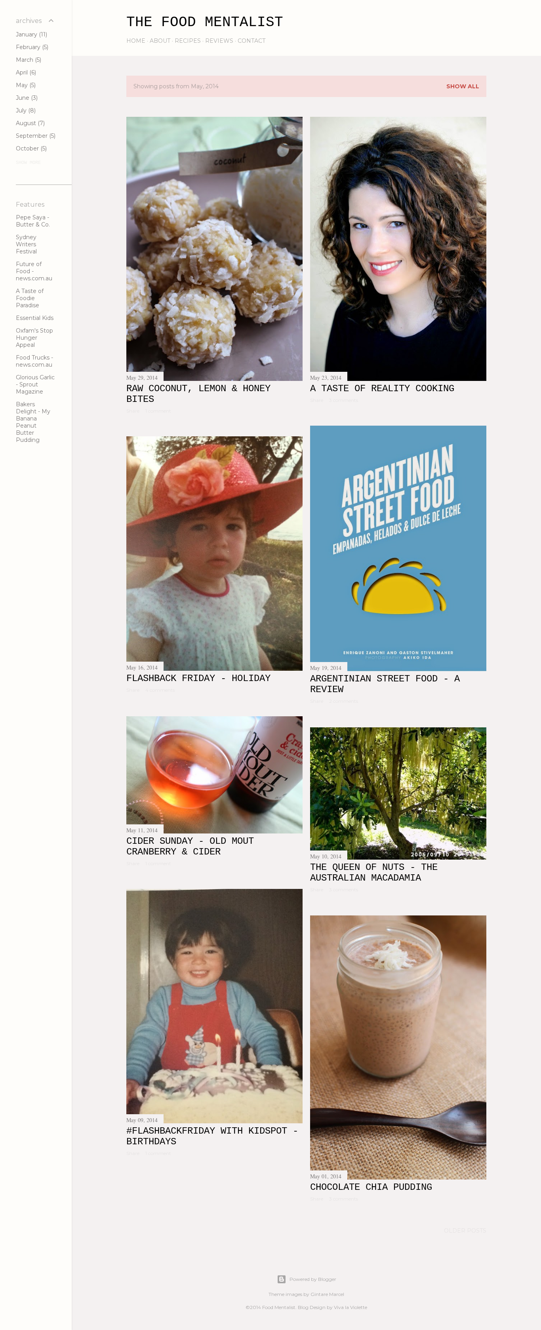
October (30, 148)
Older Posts (465, 1230)
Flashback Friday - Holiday (198, 678)
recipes (188, 40)
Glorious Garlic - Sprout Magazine (35, 384)
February (31, 47)
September (35, 135)
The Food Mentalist (204, 22)
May (25, 85)
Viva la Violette (350, 1307)
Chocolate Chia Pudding (371, 1187)
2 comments (343, 701)
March (28, 59)
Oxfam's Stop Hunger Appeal (34, 337)
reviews (219, 40)
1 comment (158, 411)
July (25, 110)
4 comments (160, 690)
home (135, 40)
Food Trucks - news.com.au (34, 361)
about (160, 40)
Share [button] (132, 411)
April (25, 72)
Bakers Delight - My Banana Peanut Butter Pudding (33, 422)
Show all (462, 86)
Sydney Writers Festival (26, 244)
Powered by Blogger (313, 1279)
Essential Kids (34, 318)
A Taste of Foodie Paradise (30, 298)
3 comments (343, 400)
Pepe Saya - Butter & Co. (33, 221)
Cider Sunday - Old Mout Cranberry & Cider (190, 846)
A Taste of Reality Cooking (382, 388)
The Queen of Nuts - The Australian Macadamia (374, 872)
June (26, 97)
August (29, 123)
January (31, 34)
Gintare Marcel (327, 1294)
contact (251, 40)
